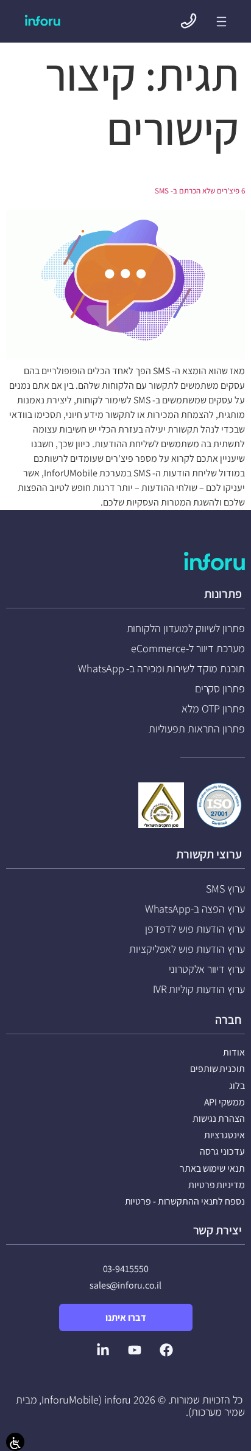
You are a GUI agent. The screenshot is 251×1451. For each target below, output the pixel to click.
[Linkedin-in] (103, 1350)
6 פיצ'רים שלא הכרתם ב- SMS (200, 191)
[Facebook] (166, 1350)
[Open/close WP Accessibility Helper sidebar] (15, 1442)
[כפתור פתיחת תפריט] (221, 21)
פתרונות (222, 594)
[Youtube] (134, 1350)
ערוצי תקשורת (209, 854)
